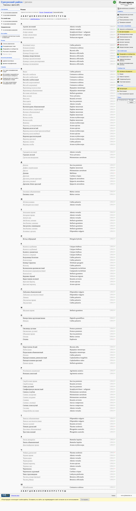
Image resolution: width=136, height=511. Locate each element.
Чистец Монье (28, 480)
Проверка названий (125, 22)
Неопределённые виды (126, 34)
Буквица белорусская (30, 53)
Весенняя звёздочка (30, 93)
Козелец (26, 265)
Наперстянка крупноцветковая (34, 318)
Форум (121, 74)
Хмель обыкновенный (31, 442)
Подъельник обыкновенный (33, 352)
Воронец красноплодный (32, 136)
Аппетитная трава (30, 29)
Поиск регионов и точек (126, 20)
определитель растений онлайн (126, 3)
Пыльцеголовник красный (32, 360)
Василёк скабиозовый (31, 80)
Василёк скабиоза (29, 74)
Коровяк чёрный (29, 276)
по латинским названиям (10, 12)
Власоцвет (27, 101)
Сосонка (26, 408)
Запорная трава (29, 215)
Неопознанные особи (126, 37)
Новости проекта (124, 76)
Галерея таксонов (125, 39)
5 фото (112, 191)
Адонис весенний (29, 27)
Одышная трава (29, 334)
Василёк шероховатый (31, 82)
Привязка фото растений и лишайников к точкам (10, 79)
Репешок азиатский (30, 373)
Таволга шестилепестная (32, 421)
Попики (25, 355)
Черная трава (28, 455)
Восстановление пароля (127, 94)
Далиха (25, 165)
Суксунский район (58, 12)
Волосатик (27, 104)
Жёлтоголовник (28, 202)
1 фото (112, 47)
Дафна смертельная (30, 168)
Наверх (113, 495)
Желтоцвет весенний (31, 205)
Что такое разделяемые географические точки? (10, 83)
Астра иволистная (30, 35)
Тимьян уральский (29, 427)
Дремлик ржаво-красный (32, 179)
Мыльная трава (28, 310)
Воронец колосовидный (31, 134)
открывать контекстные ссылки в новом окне (11, 37)
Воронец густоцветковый (32, 125)
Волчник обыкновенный (31, 112)
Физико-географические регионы (126, 64)
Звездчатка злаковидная (31, 226)
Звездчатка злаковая (30, 223)
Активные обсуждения (126, 71)
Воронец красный (29, 139)
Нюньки (26, 321)
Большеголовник (29, 48)
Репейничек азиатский (31, 371)
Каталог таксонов (124, 42)
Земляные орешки (29, 231)
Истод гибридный (29, 239)
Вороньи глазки (28, 142)
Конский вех (27, 274)
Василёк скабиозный (30, 77)
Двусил (25, 170)
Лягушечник (27, 303)
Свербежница (28, 384)
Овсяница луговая (29, 328)
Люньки (26, 297)
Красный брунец (29, 282)
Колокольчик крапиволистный (34, 268)
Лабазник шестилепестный (33, 295)
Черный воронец (29, 463)
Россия (41, 12)
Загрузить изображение (126, 29)
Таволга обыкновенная (31, 418)
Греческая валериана (30, 157)
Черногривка (27, 461)
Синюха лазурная (29, 397)
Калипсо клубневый (30, 249)
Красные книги (124, 44)
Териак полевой (28, 424)
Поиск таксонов (124, 17)
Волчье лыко (27, 115)
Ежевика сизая (28, 194)
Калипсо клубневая (30, 247)
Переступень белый (30, 347)
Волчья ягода (27, 120)
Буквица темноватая (31, 64)
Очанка (25, 339)
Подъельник (27, 350)
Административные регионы (125, 60)
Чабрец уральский (29, 453)
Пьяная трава (28, 363)
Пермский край (48, 12)
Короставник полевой (31, 279)
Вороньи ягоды (28, 144)
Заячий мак (27, 218)
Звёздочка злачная (29, 220)
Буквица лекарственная (31, 56)
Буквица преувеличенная (32, 59)
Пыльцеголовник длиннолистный (35, 358)
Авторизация (123, 88)
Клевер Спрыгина (29, 263)
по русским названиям (9, 15)
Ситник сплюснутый (30, 405)
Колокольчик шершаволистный (34, 271)
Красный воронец (29, 284)
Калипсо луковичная (30, 252)
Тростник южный (29, 432)
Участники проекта (125, 82)
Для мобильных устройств (127, 8)
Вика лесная (27, 96)
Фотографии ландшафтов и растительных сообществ (11, 75)
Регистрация (123, 91)
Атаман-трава (28, 37)
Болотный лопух (29, 45)
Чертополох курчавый (31, 471)
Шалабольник (28, 487)
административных (8, 61)
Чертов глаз (27, 466)
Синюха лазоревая (29, 395)
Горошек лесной (29, 155)
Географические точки (9, 46)
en (114, 2)
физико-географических (9, 63)
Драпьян (26, 176)
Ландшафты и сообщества (10, 49)
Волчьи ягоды (28, 117)
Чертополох (27, 469)
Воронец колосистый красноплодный (36, 131)
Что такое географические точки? (10, 71)
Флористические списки (126, 47)
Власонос (26, 99)
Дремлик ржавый (29, 181)
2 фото (112, 26)
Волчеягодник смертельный (33, 109)
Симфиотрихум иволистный (33, 389)
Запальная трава (29, 212)
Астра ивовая (28, 32)
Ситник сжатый (29, 403)
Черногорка (27, 458)
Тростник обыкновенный (32, 429)
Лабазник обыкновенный (32, 292)
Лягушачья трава (29, 300)
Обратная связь (15, 495)
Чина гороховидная (30, 474)
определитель (35, 19)
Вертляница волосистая (32, 88)
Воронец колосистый (30, 128)
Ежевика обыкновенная (31, 192)
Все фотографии (124, 32)
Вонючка (26, 123)
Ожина (25, 337)
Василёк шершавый (30, 85)
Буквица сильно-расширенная (34, 61)
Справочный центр (125, 79)
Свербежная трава (30, 381)
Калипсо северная (29, 255)
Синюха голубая (29, 392)
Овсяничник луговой (30, 331)
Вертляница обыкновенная (32, 90)
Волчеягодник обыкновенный (34, 107)
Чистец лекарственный (31, 477)
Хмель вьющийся (29, 440)
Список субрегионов (8, 43)
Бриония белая (28, 50)
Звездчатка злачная (30, 229)
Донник (25, 173)
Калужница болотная (30, 257)
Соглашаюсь (85, 499)
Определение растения (126, 14)
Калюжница (27, 260)
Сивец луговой (28, 387)
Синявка (26, 400)
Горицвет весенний (30, 152)
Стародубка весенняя (31, 411)
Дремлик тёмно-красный (32, 184)
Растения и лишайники (9, 51)
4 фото (112, 318)
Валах (25, 72)
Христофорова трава (31, 445)
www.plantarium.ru (126, 495)
